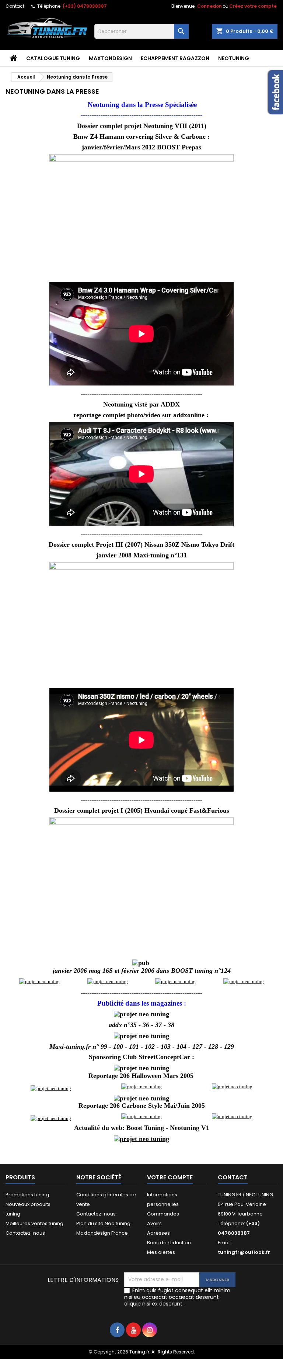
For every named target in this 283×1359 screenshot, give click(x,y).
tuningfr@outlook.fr (244, 1252)
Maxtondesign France (102, 1233)
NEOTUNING (233, 58)
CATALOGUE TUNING (53, 58)
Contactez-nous (25, 1233)
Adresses (158, 1233)
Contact (15, 6)
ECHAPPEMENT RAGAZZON (175, 58)
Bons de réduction (169, 1242)
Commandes (163, 1213)
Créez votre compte (253, 6)
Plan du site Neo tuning (103, 1223)
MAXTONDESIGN (110, 58)
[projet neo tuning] (39, 981)
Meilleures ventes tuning (34, 1223)
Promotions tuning (27, 1194)
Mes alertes (161, 1252)
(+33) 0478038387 (85, 6)
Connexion (209, 6)
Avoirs (154, 1223)
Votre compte (170, 1177)
